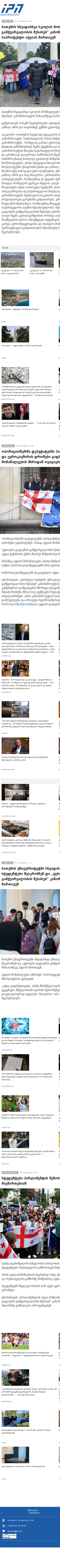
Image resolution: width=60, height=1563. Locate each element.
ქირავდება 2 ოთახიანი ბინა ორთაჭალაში (23, 1466)
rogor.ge (5, 1164)
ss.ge (4, 1442)
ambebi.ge (6, 656)
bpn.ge (5, 733)
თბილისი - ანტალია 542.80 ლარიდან (20, 309)
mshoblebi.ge (8, 1086)
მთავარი (33, 1510)
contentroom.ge (8, 816)
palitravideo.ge (8, 399)
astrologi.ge (7, 1401)
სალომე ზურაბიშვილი (23, 604)
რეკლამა (34, 1513)
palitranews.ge (8, 769)
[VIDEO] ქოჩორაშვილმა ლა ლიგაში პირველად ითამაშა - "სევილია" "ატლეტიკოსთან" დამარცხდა (27, 1354)
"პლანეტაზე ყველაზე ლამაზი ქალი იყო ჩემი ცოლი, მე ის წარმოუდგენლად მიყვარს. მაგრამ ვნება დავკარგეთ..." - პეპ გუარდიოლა (29, 1392)
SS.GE (5, 248)
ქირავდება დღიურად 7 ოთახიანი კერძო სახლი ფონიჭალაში (26, 1431)
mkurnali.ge (7, 1050)
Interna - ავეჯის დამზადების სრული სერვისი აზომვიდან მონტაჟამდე (24, 805)
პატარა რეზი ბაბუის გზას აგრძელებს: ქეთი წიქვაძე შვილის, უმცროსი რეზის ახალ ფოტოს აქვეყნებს (28, 1116)
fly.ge (4, 322)
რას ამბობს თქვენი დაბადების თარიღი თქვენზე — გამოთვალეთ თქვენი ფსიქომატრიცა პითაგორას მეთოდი (28, 1077)
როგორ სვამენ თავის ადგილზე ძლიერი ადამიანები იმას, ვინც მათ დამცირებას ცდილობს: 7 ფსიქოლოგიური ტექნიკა (28, 1154)
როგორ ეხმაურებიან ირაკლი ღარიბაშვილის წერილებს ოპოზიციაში (25, 758)
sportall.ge (6, 1365)
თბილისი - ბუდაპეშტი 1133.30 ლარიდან (22, 345)
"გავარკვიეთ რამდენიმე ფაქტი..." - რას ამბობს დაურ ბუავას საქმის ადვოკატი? (29, 424)
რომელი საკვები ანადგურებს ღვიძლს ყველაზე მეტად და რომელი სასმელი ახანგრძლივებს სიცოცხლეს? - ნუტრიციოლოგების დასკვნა (29, 1040)
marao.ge (6, 1127)
